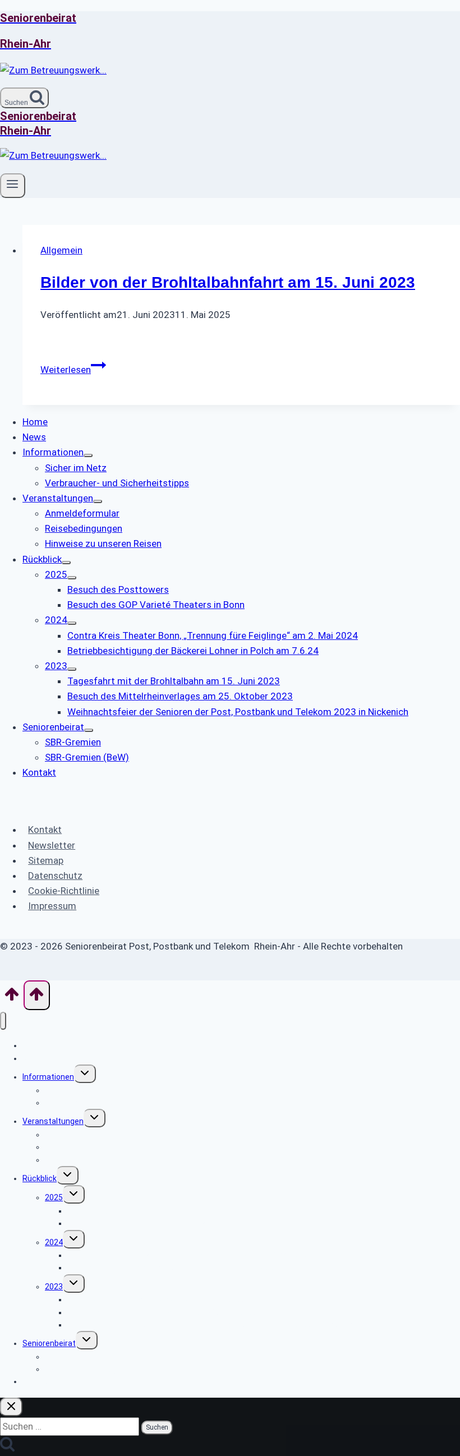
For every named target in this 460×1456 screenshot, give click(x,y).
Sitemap (45, 860)
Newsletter (51, 845)
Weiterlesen (73, 369)
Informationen (48, 1076)
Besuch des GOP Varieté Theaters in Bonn (143, 1223)
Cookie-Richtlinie (63, 890)
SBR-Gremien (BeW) (81, 1369)
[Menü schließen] (3, 1021)
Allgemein (61, 250)
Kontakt (45, 829)
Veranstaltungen (53, 1121)
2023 (54, 1286)
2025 (54, 1197)
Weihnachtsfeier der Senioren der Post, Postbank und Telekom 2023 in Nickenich (212, 1324)
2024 (54, 1242)
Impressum (52, 905)
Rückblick (39, 1178)
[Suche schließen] (11, 1407)
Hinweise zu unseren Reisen (95, 1159)
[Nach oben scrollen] (12, 998)
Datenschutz (55, 875)
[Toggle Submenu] (88, 455)
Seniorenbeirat (49, 1343)
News (32, 1058)
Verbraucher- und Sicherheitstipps (107, 1102)
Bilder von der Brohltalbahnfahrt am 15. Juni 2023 (227, 282)
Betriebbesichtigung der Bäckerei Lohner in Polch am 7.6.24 (173, 1267)
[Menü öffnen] (12, 185)
